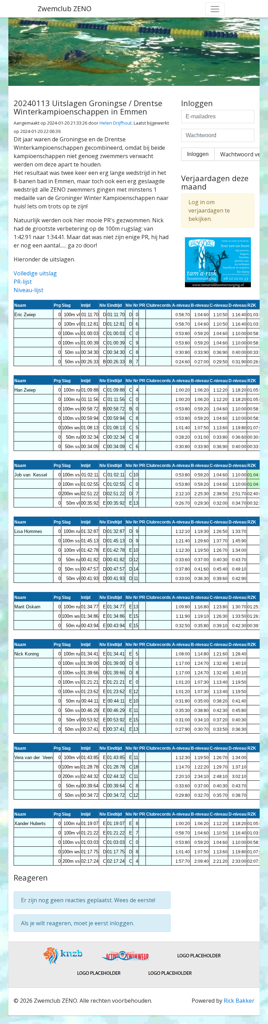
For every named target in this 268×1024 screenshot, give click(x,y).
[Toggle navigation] (215, 9)
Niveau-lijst (28, 290)
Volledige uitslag (35, 273)
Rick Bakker (239, 1000)
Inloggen (198, 154)
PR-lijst (23, 281)
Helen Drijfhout (115, 123)
